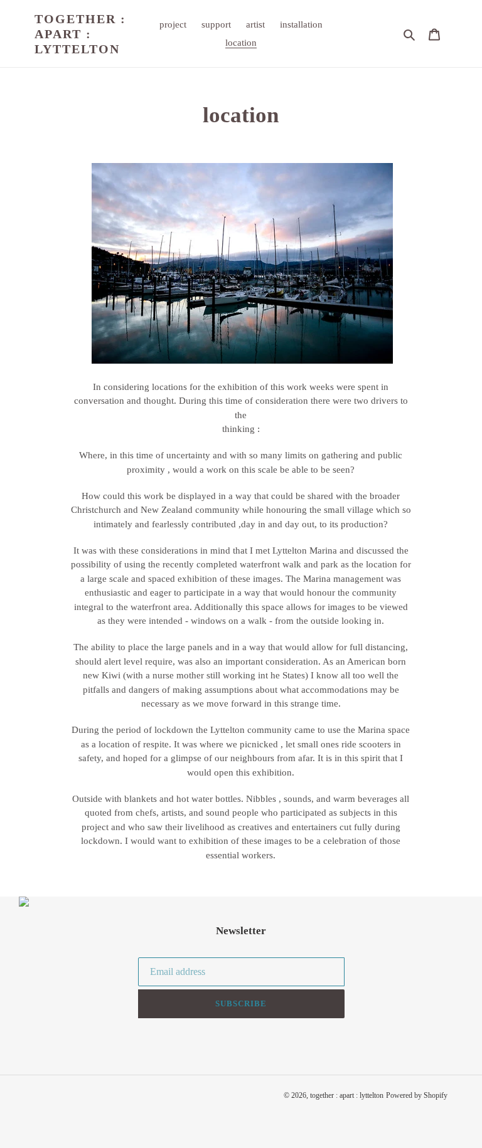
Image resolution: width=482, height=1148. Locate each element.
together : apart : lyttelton (80, 34)
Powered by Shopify (416, 1095)
